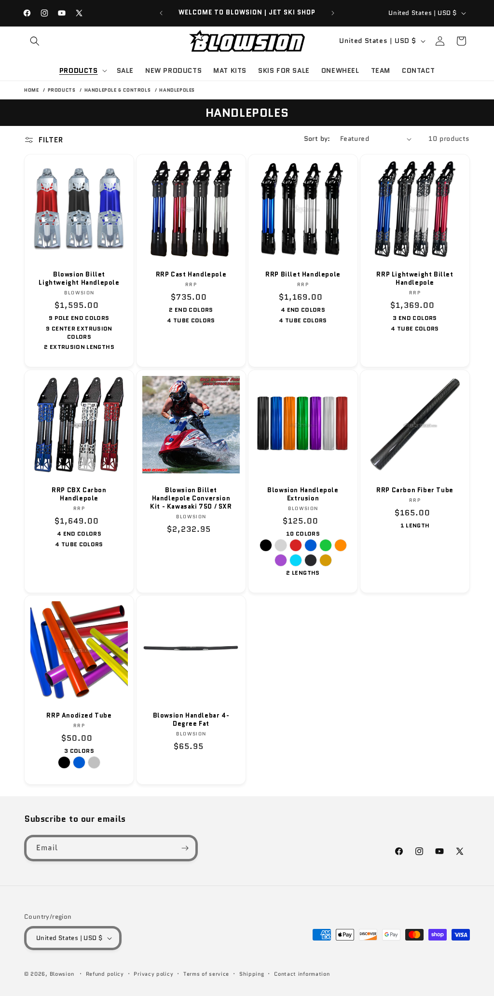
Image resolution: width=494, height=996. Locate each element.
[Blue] (310, 545)
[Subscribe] (184, 848)
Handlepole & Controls (118, 90)
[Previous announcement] (161, 13)
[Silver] (94, 762)
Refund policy (105, 974)
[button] (34, 41)
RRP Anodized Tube (78, 716)
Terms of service (206, 974)
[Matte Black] (310, 560)
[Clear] (280, 545)
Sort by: (317, 138)
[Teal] (295, 560)
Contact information (301, 974)
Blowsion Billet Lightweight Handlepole (79, 279)
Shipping (251, 974)
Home (31, 90)
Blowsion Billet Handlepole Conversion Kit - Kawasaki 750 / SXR (191, 498)
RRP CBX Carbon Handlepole (79, 494)
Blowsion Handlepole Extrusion (302, 494)
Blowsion (62, 974)
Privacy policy (153, 974)
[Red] (295, 545)
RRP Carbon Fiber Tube (414, 490)
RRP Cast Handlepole (191, 275)
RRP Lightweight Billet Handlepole (414, 279)
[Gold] (325, 560)
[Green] (325, 545)
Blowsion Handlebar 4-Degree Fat (191, 720)
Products (62, 90)
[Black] (266, 545)
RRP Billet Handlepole (303, 275)
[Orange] (340, 545)
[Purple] (280, 560)
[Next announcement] (332, 13)
